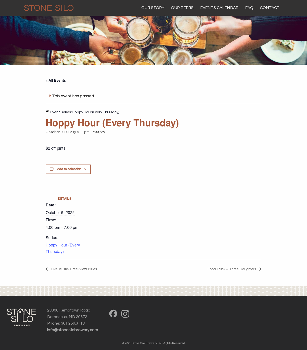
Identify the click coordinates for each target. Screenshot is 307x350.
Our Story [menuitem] (152, 8)
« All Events (56, 80)
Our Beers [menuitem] (182, 8)
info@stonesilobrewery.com (72, 330)
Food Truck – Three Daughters (232, 268)
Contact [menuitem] (270, 8)
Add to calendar (69, 169)
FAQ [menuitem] (249, 8)
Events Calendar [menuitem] (219, 8)
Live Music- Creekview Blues (73, 268)
